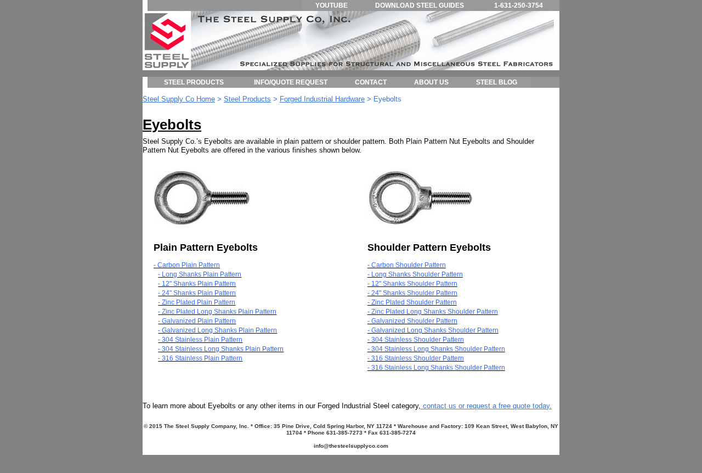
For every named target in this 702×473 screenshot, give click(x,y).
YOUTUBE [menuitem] (331, 5)
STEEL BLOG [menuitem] (496, 82)
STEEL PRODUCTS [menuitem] (194, 82)
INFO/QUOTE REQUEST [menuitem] (290, 82)
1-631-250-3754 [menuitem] (518, 5)
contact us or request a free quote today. (486, 406)
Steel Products (247, 99)
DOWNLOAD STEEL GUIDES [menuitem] (419, 5)
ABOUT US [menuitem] (431, 82)
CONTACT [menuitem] (371, 82)
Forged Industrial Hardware (322, 99)
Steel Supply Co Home (179, 99)
